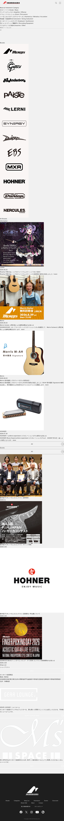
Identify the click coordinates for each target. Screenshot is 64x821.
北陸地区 (41, 679)
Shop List (26, 800)
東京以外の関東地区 (19, 679)
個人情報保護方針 (25, 806)
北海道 (2, 679)
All (32, 444)
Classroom (55, 800)
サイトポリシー (39, 806)
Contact (41, 803)
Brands (8, 800)
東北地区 (7, 679)
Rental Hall (24, 803)
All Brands (3, 218)
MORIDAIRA (11, 2)
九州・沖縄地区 (5, 681)
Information (37, 800)
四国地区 (58, 679)
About (33, 803)
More (32, 671)
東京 (11, 679)
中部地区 (35, 679)
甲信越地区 (28, 679)
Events (46, 800)
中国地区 (52, 679)
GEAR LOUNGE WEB (32, 715)
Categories (17, 800)
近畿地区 (47, 679)
